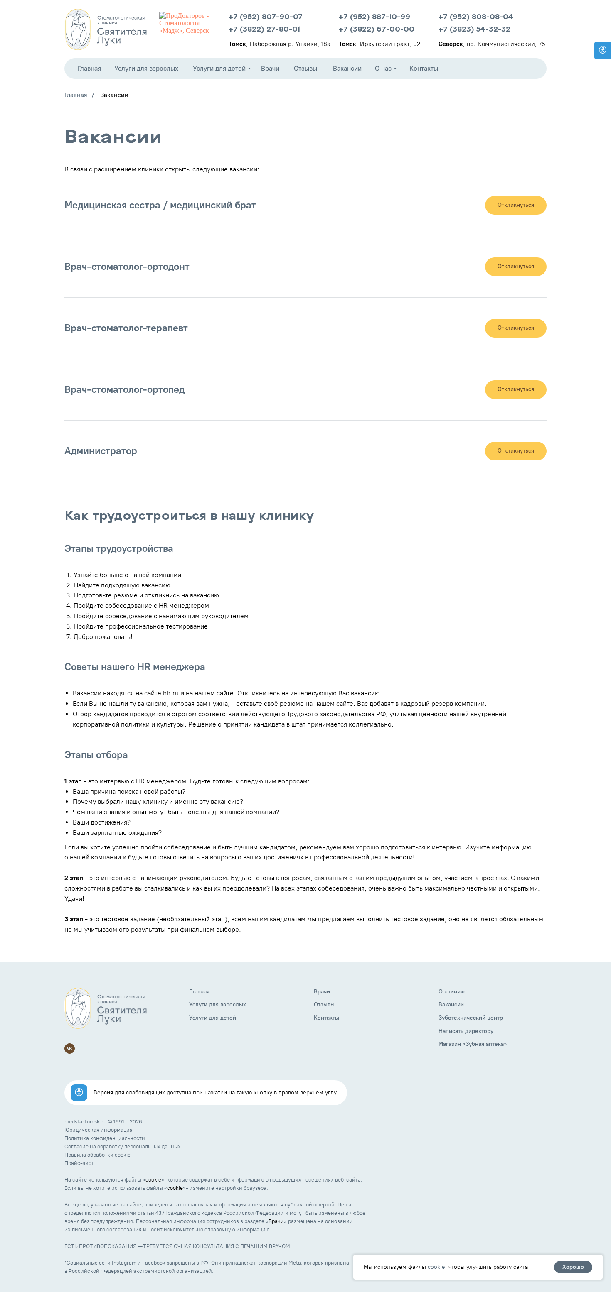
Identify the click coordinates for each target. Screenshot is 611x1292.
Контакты (326, 1017)
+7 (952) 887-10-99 (374, 17)
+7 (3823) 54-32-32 (474, 30)
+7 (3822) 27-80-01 (264, 30)
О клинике (453, 991)
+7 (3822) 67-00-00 (376, 30)
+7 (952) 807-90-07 (266, 17)
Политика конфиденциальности (104, 1138)
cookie (153, 1180)
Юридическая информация (98, 1130)
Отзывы (324, 1004)
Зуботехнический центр (471, 1017)
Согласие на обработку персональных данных (122, 1146)
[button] (516, 205)
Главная (75, 95)
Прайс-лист (79, 1163)
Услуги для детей (212, 1017)
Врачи (322, 991)
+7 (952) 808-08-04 (476, 17)
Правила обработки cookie (97, 1155)
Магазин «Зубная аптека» (473, 1043)
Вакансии (114, 95)
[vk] (69, 1048)
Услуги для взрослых (217, 1004)
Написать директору (466, 1031)
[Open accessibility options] (602, 50)
